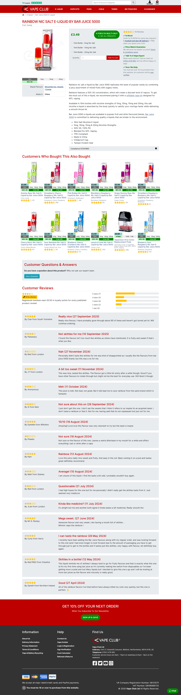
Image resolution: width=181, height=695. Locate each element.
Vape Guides (62, 642)
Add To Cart (113, 58)
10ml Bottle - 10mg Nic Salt (84, 48)
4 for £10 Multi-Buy (107, 34)
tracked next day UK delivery (137, 41)
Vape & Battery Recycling (32, 653)
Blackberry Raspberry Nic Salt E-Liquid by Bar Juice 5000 (101, 195)
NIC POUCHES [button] (131, 9)
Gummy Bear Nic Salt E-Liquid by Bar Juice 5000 (32, 194)
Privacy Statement (29, 646)
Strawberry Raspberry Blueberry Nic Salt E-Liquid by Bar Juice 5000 (149, 195)
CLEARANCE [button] (149, 9)
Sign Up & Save (90, 617)
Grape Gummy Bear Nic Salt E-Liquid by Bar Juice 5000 (124, 195)
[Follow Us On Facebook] (95, 663)
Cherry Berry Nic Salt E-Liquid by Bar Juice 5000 (32, 243)
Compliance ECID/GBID (80, 149)
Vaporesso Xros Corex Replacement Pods (124, 241)
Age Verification (64, 649)
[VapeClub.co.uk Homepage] (23, 15)
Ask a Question (32, 276)
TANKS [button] (114, 9)
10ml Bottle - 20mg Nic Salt (84, 52)
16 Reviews (139, 32)
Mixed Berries (50, 87)
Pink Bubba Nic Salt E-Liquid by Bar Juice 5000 (79, 194)
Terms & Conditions (30, 649)
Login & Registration (65, 646)
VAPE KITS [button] (74, 9)
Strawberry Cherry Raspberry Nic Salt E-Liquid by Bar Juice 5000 (55, 195)
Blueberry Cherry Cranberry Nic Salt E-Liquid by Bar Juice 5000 (79, 244)
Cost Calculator (64, 653)
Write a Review (30, 297)
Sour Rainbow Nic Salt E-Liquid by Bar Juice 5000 (55, 243)
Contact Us (62, 639)
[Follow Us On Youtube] (106, 663)
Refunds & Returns (65, 657)
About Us (26, 639)
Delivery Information (30, 642)
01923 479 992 (129, 61)
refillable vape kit (134, 95)
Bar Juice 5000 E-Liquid (45, 15)
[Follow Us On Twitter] (100, 663)
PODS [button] (89, 9)
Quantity (76, 58)
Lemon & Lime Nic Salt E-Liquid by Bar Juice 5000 (102, 243)
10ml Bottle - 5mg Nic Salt (84, 43)
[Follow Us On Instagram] (111, 663)
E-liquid (30, 15)
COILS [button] (101, 9)
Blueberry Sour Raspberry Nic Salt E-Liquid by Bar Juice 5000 (149, 244)
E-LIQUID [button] (59, 9)
